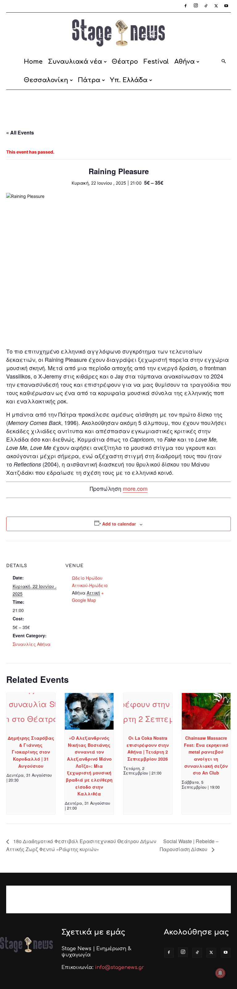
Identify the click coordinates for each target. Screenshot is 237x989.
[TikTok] (205, 6)
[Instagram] (195, 6)
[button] (223, 61)
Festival (156, 61)
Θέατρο (125, 61)
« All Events (20, 132)
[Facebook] (185, 6)
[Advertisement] (118, 103)
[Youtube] (226, 6)
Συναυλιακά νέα (75, 61)
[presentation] (30, 711)
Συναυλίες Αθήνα (32, 644)
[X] (216, 6)
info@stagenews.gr (119, 967)
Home (33, 61)
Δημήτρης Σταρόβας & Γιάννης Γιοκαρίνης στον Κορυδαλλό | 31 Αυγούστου (31, 752)
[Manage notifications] (220, 973)
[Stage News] (118, 32)
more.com (135, 488)
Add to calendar (119, 524)
